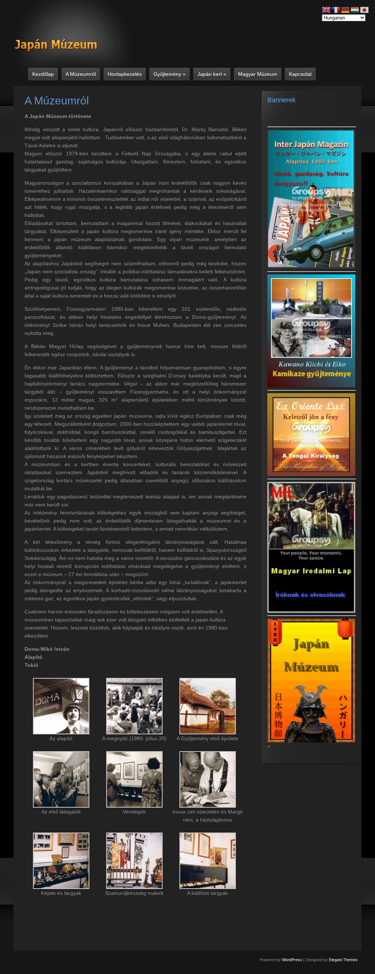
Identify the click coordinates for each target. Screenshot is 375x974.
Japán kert (211, 74)
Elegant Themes (343, 960)
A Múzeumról (81, 74)
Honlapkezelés (125, 74)
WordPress (292, 960)
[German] (345, 9)
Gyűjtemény (169, 74)
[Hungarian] (355, 9)
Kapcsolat (300, 74)
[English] (326, 9)
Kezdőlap (43, 74)
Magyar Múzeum (257, 74)
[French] (336, 9)
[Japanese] (365, 9)
